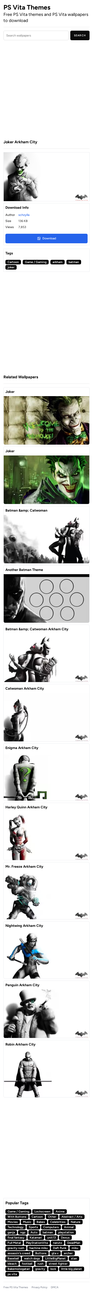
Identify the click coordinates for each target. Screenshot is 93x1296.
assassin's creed (19, 1253)
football (27, 1264)
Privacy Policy (39, 1287)
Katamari (36, 1237)
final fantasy (16, 1237)
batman (74, 262)
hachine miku (38, 1248)
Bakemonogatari (19, 1269)
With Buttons (17, 1217)
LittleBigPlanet (55, 1258)
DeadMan (73, 1243)
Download (49, 238)
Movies (13, 1222)
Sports (33, 1227)
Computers (51, 1227)
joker (11, 267)
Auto (33, 1232)
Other (52, 1217)
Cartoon (13, 262)
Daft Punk (59, 1248)
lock (53, 1269)
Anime (60, 1211)
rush (40, 1264)
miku (75, 1248)
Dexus (65, 1237)
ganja (11, 1232)
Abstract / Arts (71, 1217)
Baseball (13, 1258)
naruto (57, 1243)
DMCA (54, 1287)
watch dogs (32, 1258)
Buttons (40, 1253)
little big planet (71, 1269)
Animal (69, 1227)
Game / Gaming (35, 262)
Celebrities (58, 1222)
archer (68, 1253)
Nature (75, 1222)
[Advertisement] (46, 90)
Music (27, 1222)
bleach (12, 1264)
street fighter (58, 1264)
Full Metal (14, 1243)
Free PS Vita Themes (15, 1287)
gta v (55, 1253)
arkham (58, 262)
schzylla (23, 215)
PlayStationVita (37, 1243)
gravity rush (16, 1248)
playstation (66, 1232)
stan (74, 1258)
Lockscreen (42, 1211)
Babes (41, 1222)
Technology (16, 1227)
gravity (40, 1269)
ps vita (12, 1274)
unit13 (51, 1237)
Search (80, 35)
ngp (22, 1232)
